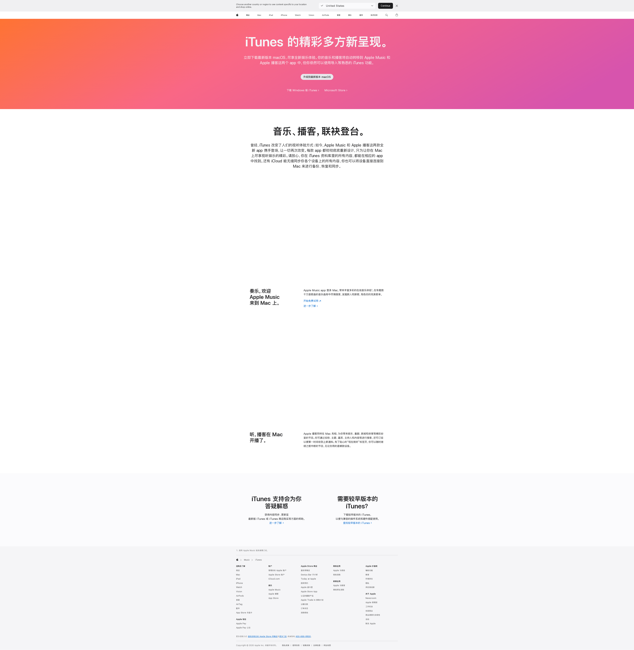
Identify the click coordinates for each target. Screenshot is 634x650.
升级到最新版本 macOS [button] (317, 76)
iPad (238, 579)
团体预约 (304, 583)
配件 (238, 608)
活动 (367, 619)
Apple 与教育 (339, 585)
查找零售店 (305, 570)
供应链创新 (370, 587)
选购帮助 (304, 613)
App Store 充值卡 (244, 613)
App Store (273, 598)
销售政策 (306, 645)
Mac (238, 575)
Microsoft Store (334, 90)
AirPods (240, 596)
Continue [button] (385, 5)
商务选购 (336, 575)
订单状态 (304, 608)
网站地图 (327, 645)
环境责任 (369, 579)
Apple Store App (309, 592)
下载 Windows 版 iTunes (302, 90)
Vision (239, 592)
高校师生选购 (338, 590)
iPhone (239, 583)
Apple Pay (241, 624)
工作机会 (369, 607)
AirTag (239, 604)
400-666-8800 (303, 636)
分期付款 (304, 604)
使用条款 (296, 645)
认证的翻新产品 (307, 596)
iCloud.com (274, 579)
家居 (238, 600)
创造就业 (369, 611)
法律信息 (316, 645)
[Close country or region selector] (396, 5)
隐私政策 (285, 645)
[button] (347, 5)
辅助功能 (369, 570)
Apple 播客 (273, 594)
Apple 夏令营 (307, 587)
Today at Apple (308, 579)
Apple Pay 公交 (243, 628)
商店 (238, 570)
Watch (239, 587)
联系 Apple (371, 624)
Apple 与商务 (339, 570)
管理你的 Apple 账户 (277, 570)
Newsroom (371, 598)
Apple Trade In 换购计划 (312, 600)
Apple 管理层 (371, 602)
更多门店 (283, 636)
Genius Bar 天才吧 (309, 575)
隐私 (367, 583)
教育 (367, 575)
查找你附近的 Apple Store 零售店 (263, 636)
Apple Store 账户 (276, 575)
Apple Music (274, 590)
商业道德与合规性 (373, 615)
